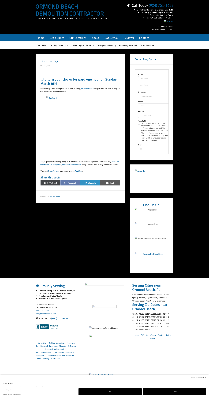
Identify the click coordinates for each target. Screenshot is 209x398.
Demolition (42, 343)
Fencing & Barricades (51, 358)
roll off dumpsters (53, 164)
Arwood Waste (87, 88)
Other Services (60, 349)
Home (136, 335)
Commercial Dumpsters (64, 352)
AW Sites (78, 171)
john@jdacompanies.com (46, 313)
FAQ (143, 335)
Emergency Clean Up (58, 346)
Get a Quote (151, 335)
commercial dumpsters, (71, 164)
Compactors (41, 355)
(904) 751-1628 (161, 5)
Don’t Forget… (54, 171)
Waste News (55, 197)
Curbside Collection (56, 355)
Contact (161, 335)
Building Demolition (57, 343)
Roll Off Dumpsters (44, 352)
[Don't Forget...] (80, 123)
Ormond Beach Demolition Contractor (70, 10)
